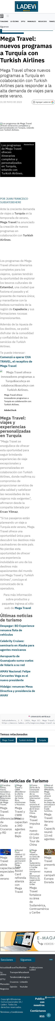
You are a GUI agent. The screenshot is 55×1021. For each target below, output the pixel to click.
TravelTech (15, 967)
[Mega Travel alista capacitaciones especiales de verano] (5, 852)
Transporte (15, 972)
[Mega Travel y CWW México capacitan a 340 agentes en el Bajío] (20, 795)
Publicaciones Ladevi (36, 968)
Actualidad (5, 967)
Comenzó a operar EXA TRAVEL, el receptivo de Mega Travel (16, 361)
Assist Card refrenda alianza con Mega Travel (20, 881)
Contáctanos (38, 1010)
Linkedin (24, 982)
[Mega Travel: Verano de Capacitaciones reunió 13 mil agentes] (49, 798)
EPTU (23, 21)
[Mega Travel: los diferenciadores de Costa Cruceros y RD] (5, 795)
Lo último (14, 21)
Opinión (13, 986)
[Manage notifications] (49, 1015)
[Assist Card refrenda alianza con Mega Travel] (20, 858)
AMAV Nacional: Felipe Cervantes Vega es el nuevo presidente (15, 675)
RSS (42, 1016)
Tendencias (15, 977)
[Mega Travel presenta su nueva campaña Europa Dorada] (49, 852)
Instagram (25, 977)
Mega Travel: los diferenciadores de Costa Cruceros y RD (10, 820)
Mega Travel (23, 608)
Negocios (42, 21)
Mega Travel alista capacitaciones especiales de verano (10, 867)
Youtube (24, 986)
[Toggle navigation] (7, 16)
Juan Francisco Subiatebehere (14, 200)
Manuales (32, 21)
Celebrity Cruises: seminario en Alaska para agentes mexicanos (17, 645)
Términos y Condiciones (11, 1012)
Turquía (42, 740)
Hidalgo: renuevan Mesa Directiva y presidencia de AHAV (17, 690)
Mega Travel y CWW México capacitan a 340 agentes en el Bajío (21, 822)
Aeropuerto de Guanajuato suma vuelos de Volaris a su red (16, 660)
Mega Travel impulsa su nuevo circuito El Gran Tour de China (35, 830)
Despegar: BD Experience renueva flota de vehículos (17, 630)
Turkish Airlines (26, 740)
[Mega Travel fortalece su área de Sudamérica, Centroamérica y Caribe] (35, 867)
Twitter (23, 967)
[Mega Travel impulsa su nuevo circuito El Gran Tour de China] (35, 799)
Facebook (24, 972)
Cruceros (14, 982)
